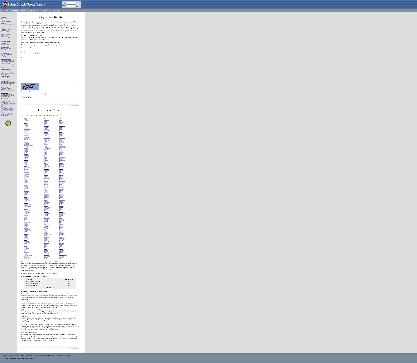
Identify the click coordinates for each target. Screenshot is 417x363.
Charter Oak (46, 140)
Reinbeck (61, 227)
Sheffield (61, 234)
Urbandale (26, 248)
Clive (60, 143)
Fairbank (61, 163)
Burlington (46, 134)
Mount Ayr (61, 206)
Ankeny (61, 124)
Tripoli (45, 247)
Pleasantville (47, 225)
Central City (47, 139)
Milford (26, 203)
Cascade (46, 136)
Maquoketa (46, 198)
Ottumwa (46, 220)
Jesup (25, 183)
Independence (62, 181)
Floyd (60, 165)
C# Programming (5, 53)
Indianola (26, 181)
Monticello (61, 204)
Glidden (61, 169)
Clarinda (26, 142)
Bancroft (46, 128)
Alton (45, 122)
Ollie (60, 216)
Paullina (46, 222)
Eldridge (61, 159)
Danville (61, 149)
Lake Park (46, 189)
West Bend (46, 255)
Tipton (25, 246)
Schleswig (61, 233)
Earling (45, 158)
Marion (45, 200)
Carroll (25, 136)
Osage (25, 218)
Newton (61, 212)
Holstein (26, 177)
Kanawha (26, 185)
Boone (25, 131)
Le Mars (46, 192)
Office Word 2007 (5, 43)
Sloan (25, 240)
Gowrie (26, 169)
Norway (61, 214)
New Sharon (62, 210)
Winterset (26, 259)
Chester (45, 141)
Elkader (26, 160)
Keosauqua (61, 185)
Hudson (26, 179)
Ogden (25, 216)
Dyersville (26, 156)
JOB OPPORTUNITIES (14, 355)
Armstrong (46, 126)
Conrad (45, 146)
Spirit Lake (26, 241)
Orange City (47, 218)
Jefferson (61, 183)
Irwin (45, 183)
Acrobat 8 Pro (4, 35)
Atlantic (26, 126)
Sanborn (26, 232)
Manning (46, 197)
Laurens (46, 191)
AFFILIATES (59, 355)
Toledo (45, 246)
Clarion (45, 142)
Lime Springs (47, 194)
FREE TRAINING (50, 355)
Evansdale (61, 161)
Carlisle (61, 135)
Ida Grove (46, 181)
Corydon (26, 148)
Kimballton (61, 186)
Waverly (26, 253)
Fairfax (25, 163)
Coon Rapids (62, 146)
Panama (46, 221)
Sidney (45, 238)
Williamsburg (27, 257)
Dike (45, 153)
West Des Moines (28, 255)
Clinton (46, 143)
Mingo (60, 203)
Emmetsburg (62, 160)
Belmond (61, 129)
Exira (45, 163)
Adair (45, 118)
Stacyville (61, 241)
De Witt (61, 151)
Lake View (61, 189)
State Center (27, 242)
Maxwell (61, 201)
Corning (46, 147)
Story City (61, 243)
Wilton (45, 258)
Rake (60, 226)
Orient (60, 218)
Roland (45, 231)
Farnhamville (27, 164)
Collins (61, 145)
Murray (26, 207)
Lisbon (60, 194)
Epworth (26, 161)
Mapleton (26, 198)
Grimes (45, 172)
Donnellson (61, 153)
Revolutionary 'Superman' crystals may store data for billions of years (7, 114)
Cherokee (26, 140)
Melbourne (61, 202)
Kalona (60, 184)
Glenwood (46, 169)
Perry (45, 223)
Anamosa (26, 124)
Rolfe (60, 231)
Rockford (46, 229)
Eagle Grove (62, 157)
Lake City (61, 188)
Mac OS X (3, 56)
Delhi (45, 152)
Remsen (26, 228)
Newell (25, 211)
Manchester (46, 196)
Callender (26, 134)
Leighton (61, 192)
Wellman (61, 253)
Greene (60, 171)
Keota (25, 186)
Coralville (26, 146)
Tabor (45, 245)
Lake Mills (26, 188)
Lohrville (46, 195)
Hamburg (46, 175)
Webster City (47, 253)
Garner (60, 167)
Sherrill (61, 237)
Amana (45, 123)
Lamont (46, 190)
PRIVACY (23, 355)
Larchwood (26, 191)
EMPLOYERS (30, 355)
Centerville (26, 138)
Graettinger (46, 170)
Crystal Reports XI (5, 37)
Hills (60, 177)
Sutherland (61, 244)
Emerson (46, 160)
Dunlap (45, 155)
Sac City (61, 232)
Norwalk (46, 214)
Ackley (25, 118)
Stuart (25, 243)
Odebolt (46, 215)
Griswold (26, 173)
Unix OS (3, 55)
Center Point (62, 138)
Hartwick (61, 176)
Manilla (61, 196)
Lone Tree (61, 195)
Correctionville (62, 147)
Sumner (46, 244)
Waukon (61, 252)
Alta (60, 121)
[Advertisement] (94, 45)
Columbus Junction (28, 145)
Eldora (45, 159)
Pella (60, 222)
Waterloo (61, 251)
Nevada (60, 209)
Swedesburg (27, 244)
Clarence (61, 141)
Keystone (46, 186)
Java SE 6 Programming (6, 54)
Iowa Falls (61, 182)
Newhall (46, 212)
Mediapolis (46, 202)
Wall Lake (61, 250)
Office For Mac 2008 (5, 34)
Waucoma (26, 251)
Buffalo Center (27, 133)
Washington (46, 251)
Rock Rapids (27, 229)
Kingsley (26, 187)
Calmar (45, 135)
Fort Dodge (61, 166)
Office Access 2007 (5, 47)
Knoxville (46, 188)
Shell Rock (61, 235)
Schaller (46, 233)
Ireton (25, 182)
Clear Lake (26, 143)
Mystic (60, 208)
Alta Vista (26, 121)
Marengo (26, 199)
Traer (60, 246)
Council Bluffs (47, 148)
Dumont (26, 155)
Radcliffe (46, 226)
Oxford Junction (62, 220)
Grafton (61, 170)
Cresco (60, 148)
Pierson (26, 224)
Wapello (26, 250)
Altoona (61, 122)
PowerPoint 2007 (5, 31)
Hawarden (26, 176)
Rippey (60, 228)
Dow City (26, 154)
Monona (46, 204)
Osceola (46, 219)
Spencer (61, 240)
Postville (26, 225)
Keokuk (46, 185)
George (25, 168)
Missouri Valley (27, 204)
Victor (45, 249)
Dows (45, 154)
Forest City (46, 166)
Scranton (26, 234)
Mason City (27, 200)
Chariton (61, 139)
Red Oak (46, 227)
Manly (25, 197)
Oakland (26, 214)
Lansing (61, 190)
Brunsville (61, 133)
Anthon (26, 125)
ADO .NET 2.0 (4, 36)
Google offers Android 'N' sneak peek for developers (7, 107)
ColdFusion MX (4, 52)
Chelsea (61, 140)
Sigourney (61, 238)
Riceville (46, 228)
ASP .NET (3, 49)
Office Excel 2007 (5, 44)
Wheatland (61, 257)
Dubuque (61, 154)
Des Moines (27, 152)
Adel (60, 118)
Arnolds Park (62, 126)
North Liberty (62, 213)
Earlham (26, 157)
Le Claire (26, 192)
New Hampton (27, 210)
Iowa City (46, 182)
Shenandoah (46, 237)
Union (60, 247)
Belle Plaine (27, 129)
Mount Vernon (47, 207)
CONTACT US (66, 355)
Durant (60, 155)
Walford (46, 250)
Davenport (26, 150)
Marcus (60, 198)
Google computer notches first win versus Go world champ (7, 110)
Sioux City (46, 239)
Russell (45, 232)
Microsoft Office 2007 (6, 48)
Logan (25, 194)
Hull (45, 179)
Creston (26, 149)
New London (47, 210)
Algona (45, 121)
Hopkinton (46, 178)
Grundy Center (47, 173)
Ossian (25, 219)
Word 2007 (3, 33)
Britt (25, 132)
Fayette (45, 165)
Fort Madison (27, 167)
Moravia (26, 205)
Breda (60, 132)
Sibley (25, 237)
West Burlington (62, 255)
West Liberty (47, 256)
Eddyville (61, 158)
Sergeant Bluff (47, 234)
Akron (25, 119)
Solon (45, 240)
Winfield (61, 258)
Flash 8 (2, 39)
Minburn (46, 203)
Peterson (61, 223)
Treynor (26, 247)
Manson (61, 197)
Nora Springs (27, 212)
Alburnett (26, 120)
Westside (46, 257)
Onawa (25, 217)
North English (47, 213)
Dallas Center (47, 149)
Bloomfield (46, 130)
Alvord (25, 123)
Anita (45, 124)
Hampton (61, 175)
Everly (25, 162)
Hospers (61, 178)
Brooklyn (46, 133)
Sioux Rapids (62, 239)
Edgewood (26, 158)
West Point (61, 256)
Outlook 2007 (4, 30)
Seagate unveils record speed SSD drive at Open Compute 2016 (8, 104)
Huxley (26, 180)
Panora (60, 221)
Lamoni (26, 189)
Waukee (45, 252)
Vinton (25, 249)
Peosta (25, 223)
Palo (25, 220)
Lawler (60, 191)
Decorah (26, 151)
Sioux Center (27, 238)
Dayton (45, 151)
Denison (61, 152)
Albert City (46, 120)
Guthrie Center (62, 173)
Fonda (25, 166)
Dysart (45, 157)
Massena (46, 201)
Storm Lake (46, 243)
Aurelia (60, 127)
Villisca (61, 249)
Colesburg (26, 144)
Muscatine (46, 208)
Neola (45, 209)
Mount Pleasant (27, 206)
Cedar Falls (26, 137)
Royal (25, 231)
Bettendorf (26, 130)
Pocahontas (61, 225)
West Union (27, 256)
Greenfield (26, 171)
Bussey (60, 134)
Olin (45, 216)
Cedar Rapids (47, 138)
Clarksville (61, 142)
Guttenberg (26, 174)
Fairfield (46, 164)
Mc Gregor (26, 201)
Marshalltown (62, 200)
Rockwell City (27, 230)
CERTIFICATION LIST (39, 355)
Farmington (61, 164)
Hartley (45, 176)
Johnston (46, 184)
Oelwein (61, 215)
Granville (46, 171)
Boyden (46, 132)
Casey (60, 136)
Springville (46, 241)
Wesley (25, 254)
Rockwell (61, 229)
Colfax (45, 145)
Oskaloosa (61, 219)
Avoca (25, 127)
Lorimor (26, 195)
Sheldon (46, 235)
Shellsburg (26, 236)
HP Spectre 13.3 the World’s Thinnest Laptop (8, 102)
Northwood (26, 213)
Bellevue (46, 129)
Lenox (25, 193)
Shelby (25, 235)
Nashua (26, 209)
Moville (61, 207)
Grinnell (61, 172)
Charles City (27, 139)
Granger (26, 170)
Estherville (46, 161)
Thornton (61, 245)
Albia (60, 120)
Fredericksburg (47, 167)
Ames (60, 123)
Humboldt (61, 179)
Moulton (46, 206)
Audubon (46, 127)
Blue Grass (61, 130)
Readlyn (26, 226)
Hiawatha (46, 177)
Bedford (61, 128)
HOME (5, 355)
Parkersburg (27, 222)
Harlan (25, 175)
